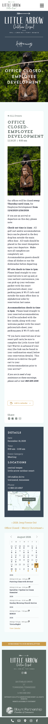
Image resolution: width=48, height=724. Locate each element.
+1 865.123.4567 (15, 488)
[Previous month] (11, 536)
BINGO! (13, 614)
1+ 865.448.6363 (24, 693)
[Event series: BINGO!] (29, 611)
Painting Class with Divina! (21, 582)
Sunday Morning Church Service (23, 603)
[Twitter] (9, 419)
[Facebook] (12, 419)
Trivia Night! (15, 624)
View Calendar (15, 628)
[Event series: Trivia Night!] (29, 622)
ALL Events (15, 115)
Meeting (12, 457)
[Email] (20, 419)
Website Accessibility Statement (24, 701)
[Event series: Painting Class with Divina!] (29, 579)
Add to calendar (20, 403)
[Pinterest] (16, 419)
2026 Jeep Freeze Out (25, 522)
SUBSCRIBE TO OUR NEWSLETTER (24, 644)
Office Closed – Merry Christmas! (23, 527)
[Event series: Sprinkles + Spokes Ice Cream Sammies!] (29, 587)
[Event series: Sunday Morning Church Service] (30, 600)
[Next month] (37, 536)
